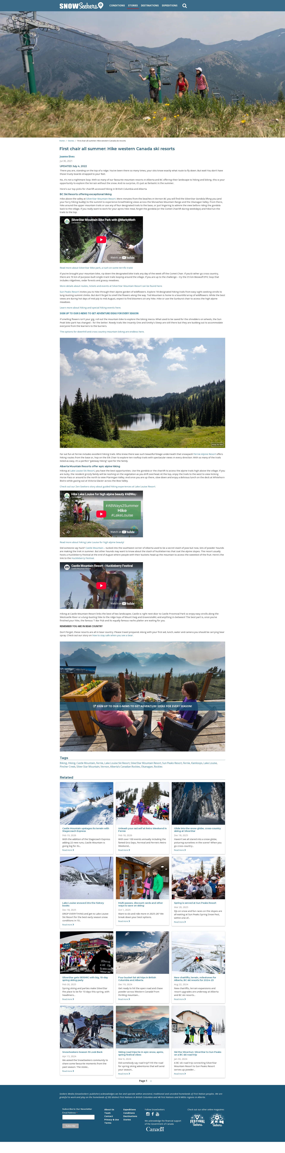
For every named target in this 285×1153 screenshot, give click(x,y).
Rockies (158, 766)
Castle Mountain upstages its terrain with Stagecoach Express (85, 829)
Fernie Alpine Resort (205, 454)
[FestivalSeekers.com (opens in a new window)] (197, 1119)
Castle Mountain (94, 547)
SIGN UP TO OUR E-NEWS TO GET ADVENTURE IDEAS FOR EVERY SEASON (99, 313)
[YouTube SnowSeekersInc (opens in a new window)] (157, 1114)
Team (107, 1112)
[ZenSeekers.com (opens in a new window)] (217, 1119)
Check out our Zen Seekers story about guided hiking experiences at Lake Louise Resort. (108, 486)
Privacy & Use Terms (111, 1121)
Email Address (70, 1112)
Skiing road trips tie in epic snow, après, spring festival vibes (141, 1053)
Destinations (150, 5)
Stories (133, 5)
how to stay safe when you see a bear (112, 635)
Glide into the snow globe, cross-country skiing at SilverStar (197, 829)
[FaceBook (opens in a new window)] (153, 1114)
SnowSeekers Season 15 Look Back (82, 1052)
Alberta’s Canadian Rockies (125, 766)
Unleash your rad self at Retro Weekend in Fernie (142, 829)
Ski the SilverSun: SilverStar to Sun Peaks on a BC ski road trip (197, 1053)
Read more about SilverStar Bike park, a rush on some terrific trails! (96, 267)
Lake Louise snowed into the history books (83, 904)
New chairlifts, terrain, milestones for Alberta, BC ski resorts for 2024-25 (195, 979)
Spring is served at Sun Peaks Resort (195, 902)
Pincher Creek (67, 766)
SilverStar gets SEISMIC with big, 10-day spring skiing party (85, 979)
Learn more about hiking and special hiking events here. (90, 307)
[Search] (184, 5)
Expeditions (169, 5)
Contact (108, 1116)
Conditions (117, 5)
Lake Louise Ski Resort (82, 470)
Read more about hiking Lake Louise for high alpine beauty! (92, 542)
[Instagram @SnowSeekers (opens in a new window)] (147, 1114)
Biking (63, 763)
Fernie (99, 763)
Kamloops (196, 763)
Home (62, 140)
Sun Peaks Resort (69, 291)
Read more (67, 850)
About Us (109, 1109)
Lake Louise (210, 763)
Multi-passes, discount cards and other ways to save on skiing (140, 904)
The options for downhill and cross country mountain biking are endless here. (102, 331)
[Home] (82, 5)
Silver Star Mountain (88, 766)
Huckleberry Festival (83, 558)
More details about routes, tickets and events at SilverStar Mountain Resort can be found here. (111, 285)
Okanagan (147, 766)
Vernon (105, 766)
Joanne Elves (67, 156)
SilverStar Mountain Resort (101, 198)
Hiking (71, 763)
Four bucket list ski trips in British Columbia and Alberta (137, 979)
